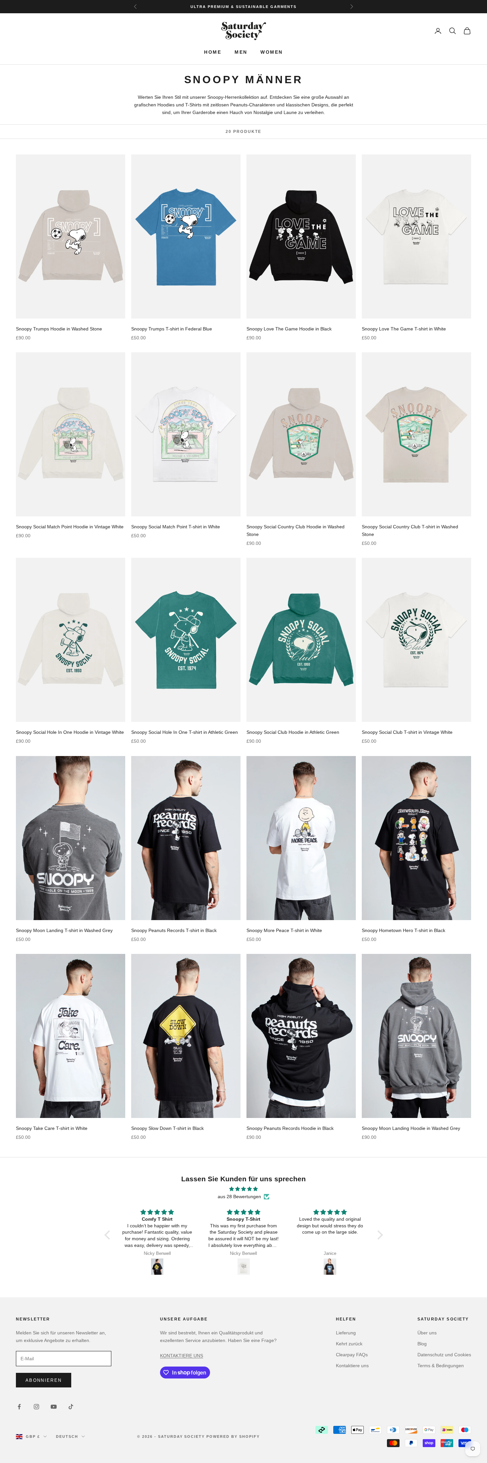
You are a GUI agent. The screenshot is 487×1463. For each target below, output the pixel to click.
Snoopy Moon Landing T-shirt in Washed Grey (64, 930)
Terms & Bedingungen (440, 1365)
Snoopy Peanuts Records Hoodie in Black (290, 1128)
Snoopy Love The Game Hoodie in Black (289, 328)
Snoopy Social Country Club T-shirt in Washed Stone (410, 530)
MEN (241, 52)
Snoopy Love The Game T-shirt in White (404, 328)
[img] (243, 1189)
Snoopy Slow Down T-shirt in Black (167, 1128)
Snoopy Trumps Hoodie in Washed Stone (59, 328)
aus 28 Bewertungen (239, 1196)
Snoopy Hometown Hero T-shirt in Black (403, 930)
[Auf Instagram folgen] (36, 1406)
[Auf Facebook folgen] (19, 1406)
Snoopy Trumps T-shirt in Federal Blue (171, 328)
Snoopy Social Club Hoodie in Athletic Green (292, 732)
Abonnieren (44, 1380)
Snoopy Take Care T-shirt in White (51, 1128)
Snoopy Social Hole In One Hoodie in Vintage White (70, 732)
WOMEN (271, 52)
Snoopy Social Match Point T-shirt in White (175, 526)
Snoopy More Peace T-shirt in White (284, 930)
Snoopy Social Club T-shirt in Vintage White (407, 732)
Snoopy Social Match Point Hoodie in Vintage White (70, 526)
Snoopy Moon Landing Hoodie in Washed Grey (411, 1128)
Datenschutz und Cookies (444, 1354)
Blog (422, 1343)
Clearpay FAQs (352, 1354)
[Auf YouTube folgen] (53, 1406)
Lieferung (346, 1332)
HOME (212, 52)
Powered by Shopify (233, 1436)
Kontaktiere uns (352, 1365)
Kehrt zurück (349, 1343)
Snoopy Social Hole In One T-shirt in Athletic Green (184, 732)
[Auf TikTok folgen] (71, 1406)
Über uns (427, 1332)
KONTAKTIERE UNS (181, 1355)
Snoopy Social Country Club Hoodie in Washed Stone (295, 530)
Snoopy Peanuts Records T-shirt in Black (174, 930)
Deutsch (67, 1436)
